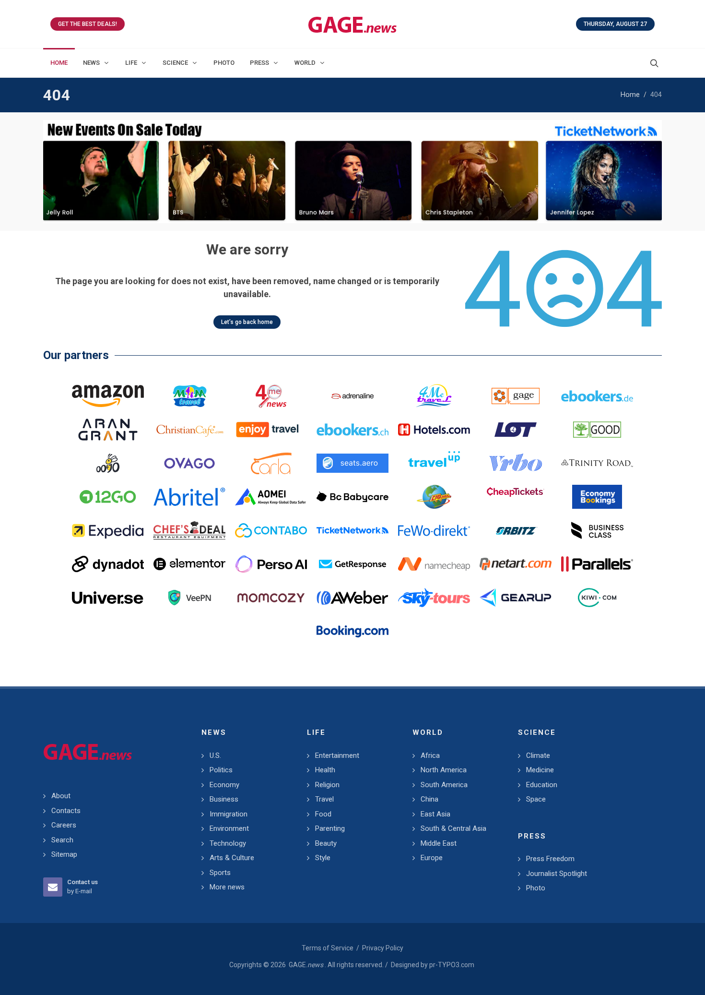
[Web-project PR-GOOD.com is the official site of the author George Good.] (597, 430)
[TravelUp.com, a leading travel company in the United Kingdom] (434, 463)
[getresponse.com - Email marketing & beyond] (352, 564)
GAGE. (306, 965)
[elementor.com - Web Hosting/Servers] (189, 564)
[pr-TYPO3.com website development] (516, 396)
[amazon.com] (108, 396)
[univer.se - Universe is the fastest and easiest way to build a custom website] (108, 598)
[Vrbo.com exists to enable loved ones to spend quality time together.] (516, 463)
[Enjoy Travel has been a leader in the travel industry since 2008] (271, 430)
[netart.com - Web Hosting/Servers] (516, 564)
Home (630, 95)
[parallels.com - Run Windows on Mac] (597, 564)
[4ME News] (271, 396)
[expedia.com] (108, 530)
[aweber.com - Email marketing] (352, 598)
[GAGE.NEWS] (352, 24)
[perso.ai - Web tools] (271, 564)
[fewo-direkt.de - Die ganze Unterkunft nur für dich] (434, 530)
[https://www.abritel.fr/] (189, 497)
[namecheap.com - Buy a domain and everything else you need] (434, 564)
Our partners (76, 355)
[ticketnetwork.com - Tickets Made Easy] (352, 530)
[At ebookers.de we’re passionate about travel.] (597, 396)
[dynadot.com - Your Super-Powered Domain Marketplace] (108, 564)
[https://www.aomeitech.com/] (271, 497)
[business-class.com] (597, 530)
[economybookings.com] (597, 497)
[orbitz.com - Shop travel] (516, 530)
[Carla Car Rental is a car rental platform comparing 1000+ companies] (271, 463)
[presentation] (51, 171)
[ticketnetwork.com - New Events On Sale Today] (352, 171)
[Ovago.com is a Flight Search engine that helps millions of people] (189, 463)
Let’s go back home (247, 322)
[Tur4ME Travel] (434, 396)
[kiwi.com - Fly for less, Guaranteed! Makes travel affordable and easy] (597, 598)
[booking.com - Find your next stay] (352, 631)
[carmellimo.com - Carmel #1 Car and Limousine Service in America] (434, 497)
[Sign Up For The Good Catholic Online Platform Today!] (597, 463)
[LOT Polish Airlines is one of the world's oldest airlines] (516, 430)
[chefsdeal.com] (189, 530)
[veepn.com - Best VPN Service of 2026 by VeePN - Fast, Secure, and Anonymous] (189, 598)
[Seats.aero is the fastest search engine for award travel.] (352, 463)
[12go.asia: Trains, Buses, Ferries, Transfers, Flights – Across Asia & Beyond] (108, 497)
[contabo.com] (271, 530)
